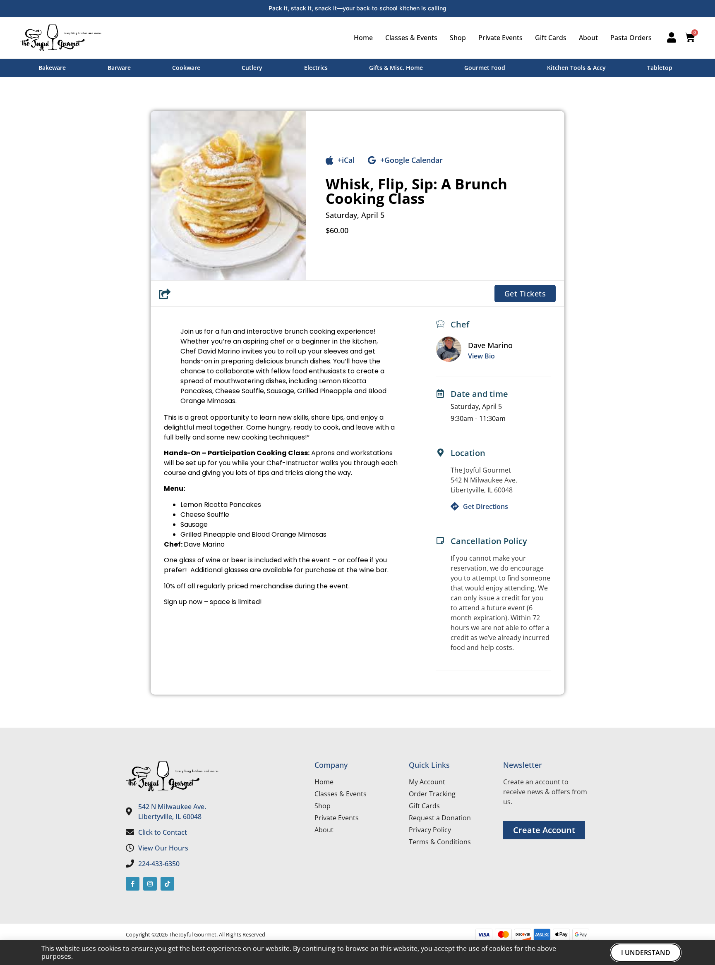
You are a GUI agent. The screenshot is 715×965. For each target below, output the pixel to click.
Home (363, 37)
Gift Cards (550, 37)
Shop (458, 37)
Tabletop (659, 68)
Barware (119, 68)
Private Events (500, 37)
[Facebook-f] (132, 884)
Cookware (186, 68)
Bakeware (52, 68)
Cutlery (252, 68)
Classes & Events (411, 37)
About (588, 37)
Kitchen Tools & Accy (576, 68)
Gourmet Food (484, 68)
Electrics (316, 68)
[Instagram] (150, 884)
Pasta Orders (631, 37)
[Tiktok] (167, 884)
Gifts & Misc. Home (396, 68)
